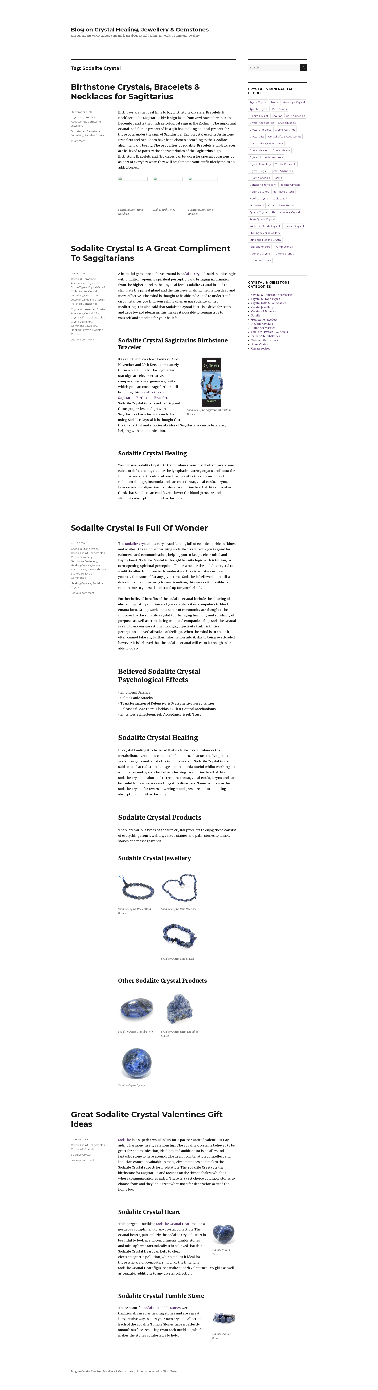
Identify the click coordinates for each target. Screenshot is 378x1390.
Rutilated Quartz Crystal (264, 226)
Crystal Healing (259, 150)
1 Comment (78, 140)
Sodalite (124, 1140)
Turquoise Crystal (260, 260)
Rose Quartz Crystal (262, 219)
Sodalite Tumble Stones (162, 1308)
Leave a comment (82, 339)
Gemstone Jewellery (84, 325)
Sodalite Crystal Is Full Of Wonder (139, 528)
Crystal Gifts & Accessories (284, 136)
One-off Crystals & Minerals (269, 332)
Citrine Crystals (295, 115)
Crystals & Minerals (82, 1149)
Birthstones (78, 131)
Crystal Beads (287, 122)
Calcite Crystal (258, 115)
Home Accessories (263, 328)
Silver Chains (259, 344)
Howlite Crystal (259, 198)
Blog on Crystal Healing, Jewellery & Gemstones (140, 29)
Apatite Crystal (258, 109)
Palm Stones (286, 205)
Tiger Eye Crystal (260, 253)
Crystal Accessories (83, 309)
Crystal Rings (257, 170)
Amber (275, 102)
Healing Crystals (94, 299)
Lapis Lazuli (279, 198)
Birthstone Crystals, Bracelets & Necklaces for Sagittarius (135, 91)
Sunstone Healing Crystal (265, 239)
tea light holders (259, 246)
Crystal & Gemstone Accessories (272, 295)
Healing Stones (259, 191)
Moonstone (256, 205)
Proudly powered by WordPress (157, 1371)
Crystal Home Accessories (266, 157)
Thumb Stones (283, 246)
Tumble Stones (284, 253)
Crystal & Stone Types (84, 548)
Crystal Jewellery (81, 321)
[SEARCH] (303, 67)
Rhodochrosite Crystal (285, 212)
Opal (271, 205)
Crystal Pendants (285, 164)
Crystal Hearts (281, 150)
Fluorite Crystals (259, 177)
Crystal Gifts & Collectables (88, 317)
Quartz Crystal (258, 212)
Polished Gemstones (84, 303)
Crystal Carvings (285, 129)
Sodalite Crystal (94, 135)
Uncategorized (261, 348)
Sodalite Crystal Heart (173, 1224)
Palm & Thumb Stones (265, 336)
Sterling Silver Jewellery (264, 232)
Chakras (277, 115)
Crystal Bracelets (260, 129)
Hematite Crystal (283, 191)
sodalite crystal (137, 544)
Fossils (278, 177)
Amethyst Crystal (294, 102)
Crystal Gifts (91, 313)
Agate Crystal (258, 102)
